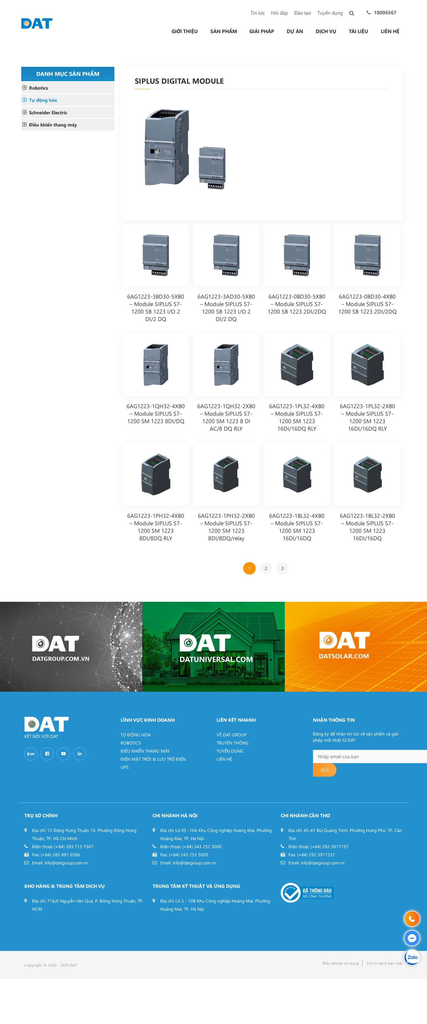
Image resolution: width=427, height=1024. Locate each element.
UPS (124, 767)
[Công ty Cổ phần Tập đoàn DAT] (37, 22)
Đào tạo (302, 12)
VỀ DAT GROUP (232, 735)
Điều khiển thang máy (53, 124)
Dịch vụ (326, 31)
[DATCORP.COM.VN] (71, 647)
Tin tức (257, 12)
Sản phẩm (223, 31)
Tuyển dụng (330, 12)
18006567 (385, 12)
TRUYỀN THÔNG (233, 743)
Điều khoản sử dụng (341, 963)
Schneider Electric (48, 112)
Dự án (295, 31)
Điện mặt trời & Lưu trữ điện (153, 759)
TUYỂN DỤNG (230, 751)
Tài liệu (358, 31)
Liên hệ (390, 31)
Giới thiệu (185, 31)
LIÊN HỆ (224, 759)
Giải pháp (261, 31)
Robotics (38, 88)
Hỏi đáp (279, 12)
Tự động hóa (43, 100)
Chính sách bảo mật (385, 963)
